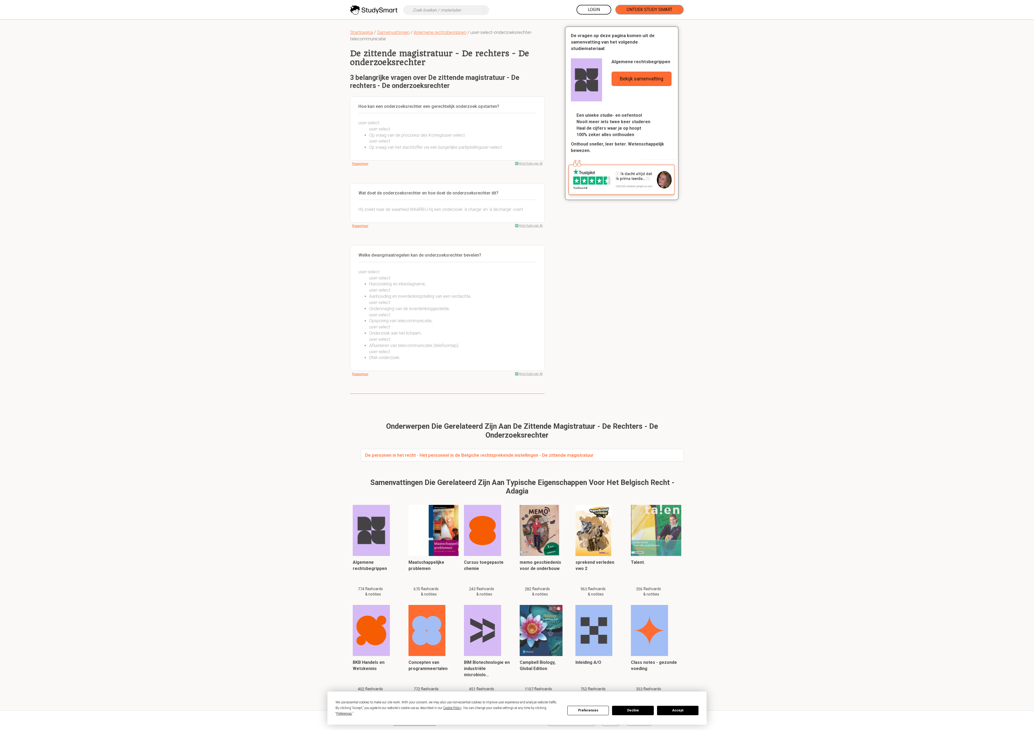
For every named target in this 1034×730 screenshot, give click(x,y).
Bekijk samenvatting (641, 78)
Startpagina (361, 32)
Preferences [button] (344, 713)
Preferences (588, 710)
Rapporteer (360, 164)
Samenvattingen (393, 32)
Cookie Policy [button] (452, 708)
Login (594, 9)
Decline (633, 710)
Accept (677, 710)
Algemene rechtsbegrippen (440, 32)
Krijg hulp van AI (531, 163)
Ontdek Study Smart (649, 9)
